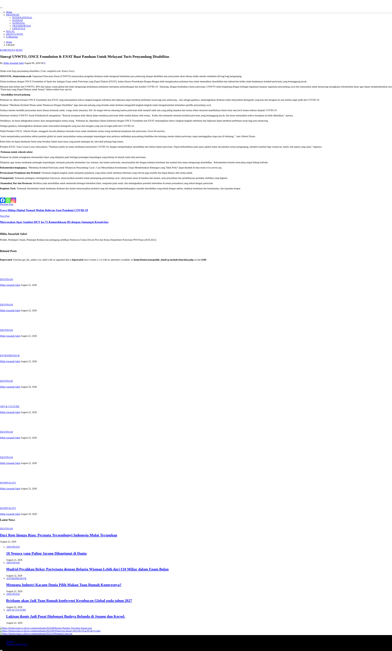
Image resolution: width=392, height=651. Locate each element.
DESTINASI (12, 14)
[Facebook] (2, 200)
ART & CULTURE (9, 406)
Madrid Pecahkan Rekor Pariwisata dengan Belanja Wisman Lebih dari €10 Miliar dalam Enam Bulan (87, 569)
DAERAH (17, 20)
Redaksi (10, 641)
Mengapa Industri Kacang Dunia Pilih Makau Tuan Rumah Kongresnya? (63, 585)
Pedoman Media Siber (17, 644)
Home (9, 12)
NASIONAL (18, 23)
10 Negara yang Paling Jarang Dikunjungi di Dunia (46, 553)
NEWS (19, 50)
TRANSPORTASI (21, 26)
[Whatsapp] (8, 200)
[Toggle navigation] (1, 7)
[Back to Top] (1, 650)
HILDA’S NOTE (14, 34)
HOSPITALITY (8, 482)
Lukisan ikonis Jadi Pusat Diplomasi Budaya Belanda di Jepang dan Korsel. (65, 616)
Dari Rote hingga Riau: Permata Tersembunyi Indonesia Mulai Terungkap (58, 535)
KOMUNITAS (7, 50)
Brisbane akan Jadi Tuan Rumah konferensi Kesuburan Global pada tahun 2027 (69, 601)
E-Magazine (12, 37)
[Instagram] (13, 200)
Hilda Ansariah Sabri (14, 63)
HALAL (10, 31)
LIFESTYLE (18, 28)
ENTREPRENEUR (10, 355)
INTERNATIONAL (22, 17)
